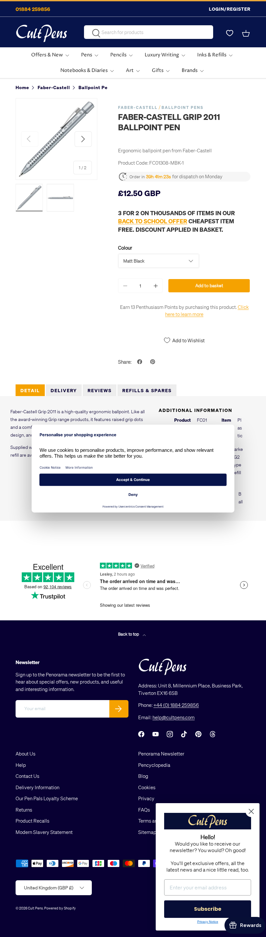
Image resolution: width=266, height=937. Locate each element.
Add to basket (209, 285)
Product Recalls (32, 820)
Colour (125, 247)
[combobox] (148, 32)
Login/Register (229, 9)
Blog (143, 776)
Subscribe (207, 909)
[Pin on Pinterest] (153, 361)
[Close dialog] (251, 811)
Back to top (129, 634)
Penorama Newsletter (161, 753)
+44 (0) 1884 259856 (176, 705)
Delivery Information (37, 787)
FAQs (144, 809)
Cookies (146, 787)
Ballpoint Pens (182, 107)
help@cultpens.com (173, 717)
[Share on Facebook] (140, 361)
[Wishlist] (229, 33)
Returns (24, 809)
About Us (25, 753)
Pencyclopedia (154, 765)
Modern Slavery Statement (44, 832)
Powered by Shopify (60, 908)
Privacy (146, 798)
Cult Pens (35, 908)
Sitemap (147, 832)
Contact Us (27, 776)
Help (21, 765)
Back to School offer (152, 221)
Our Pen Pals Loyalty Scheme (47, 798)
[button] (246, 33)
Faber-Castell (138, 107)
